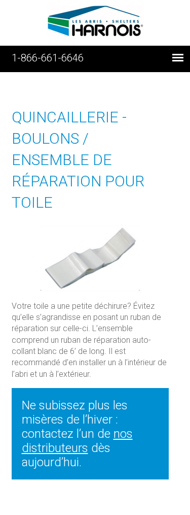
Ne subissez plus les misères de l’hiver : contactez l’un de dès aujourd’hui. (77, 433)
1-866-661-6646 (48, 58)
